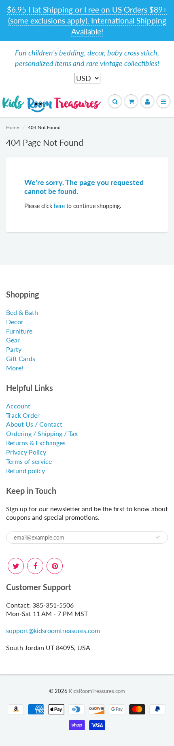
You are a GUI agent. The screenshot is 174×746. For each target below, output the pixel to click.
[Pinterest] (55, 566)
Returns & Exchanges (36, 442)
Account (18, 406)
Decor (14, 321)
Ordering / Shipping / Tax (42, 433)
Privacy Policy (26, 452)
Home (12, 127)
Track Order (23, 415)
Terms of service (29, 461)
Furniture (19, 331)
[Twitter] (16, 566)
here (59, 205)
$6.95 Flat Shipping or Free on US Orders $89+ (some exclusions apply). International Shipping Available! (87, 20)
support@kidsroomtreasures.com (53, 630)
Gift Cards (20, 358)
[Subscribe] (158, 537)
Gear (13, 340)
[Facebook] (35, 566)
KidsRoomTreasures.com (97, 691)
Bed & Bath (22, 312)
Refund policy (25, 470)
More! (14, 368)
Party (13, 349)
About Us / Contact (34, 424)
